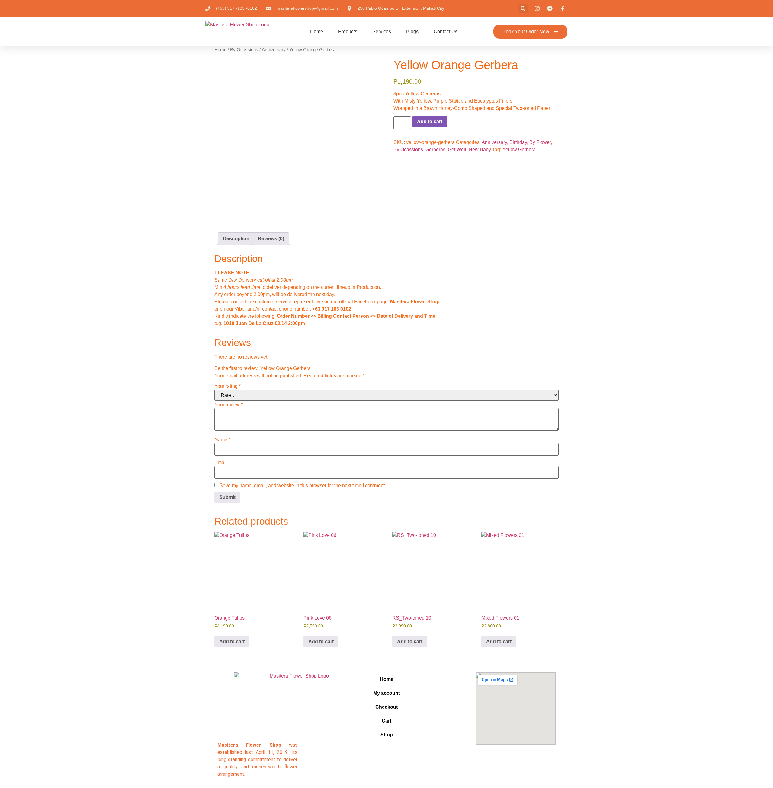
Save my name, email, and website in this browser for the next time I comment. (303, 485)
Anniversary (274, 49)
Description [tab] (236, 238)
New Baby (480, 149)
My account (386, 693)
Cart (386, 720)
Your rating (227, 386)
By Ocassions (244, 49)
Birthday (518, 142)
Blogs (412, 31)
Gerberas (435, 149)
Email (222, 462)
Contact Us (445, 31)
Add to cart (429, 121)
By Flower (540, 142)
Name (222, 439)
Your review (228, 404)
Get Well (457, 149)
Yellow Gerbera (519, 149)
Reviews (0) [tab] (271, 238)
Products (347, 31)
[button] (523, 8)
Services (381, 31)
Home (316, 31)
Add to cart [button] (232, 641)
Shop (386, 734)
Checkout (386, 707)
